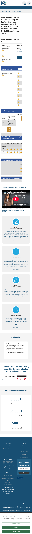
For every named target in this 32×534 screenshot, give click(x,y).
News (24, 448)
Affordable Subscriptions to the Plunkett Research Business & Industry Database (14, 188)
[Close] (30, 514)
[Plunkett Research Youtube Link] (12, 463)
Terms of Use (26, 506)
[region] (16, 523)
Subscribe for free (24, 472)
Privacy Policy (8, 475)
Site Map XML (24, 457)
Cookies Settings (16, 523)
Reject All (16, 527)
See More (9, 129)
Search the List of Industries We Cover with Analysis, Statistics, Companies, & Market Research (14, 210)
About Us (24, 446)
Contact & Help (24, 451)
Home (2, 11)
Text (13, 111)
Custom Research (8, 448)
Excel (9, 111)
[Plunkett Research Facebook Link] (9, 463)
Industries (7, 11)
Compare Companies (8, 138)
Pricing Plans (8, 446)
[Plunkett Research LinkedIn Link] (3, 463)
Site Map (24, 454)
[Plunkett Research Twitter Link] (6, 463)
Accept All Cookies (16, 531)
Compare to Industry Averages (17, 136)
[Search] (29, 3)
